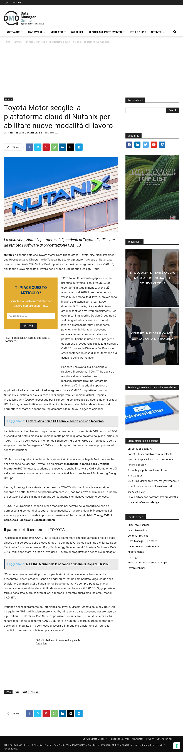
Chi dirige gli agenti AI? (140, 448)
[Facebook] (29, 147)
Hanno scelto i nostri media (143, 546)
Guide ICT (77, 32)
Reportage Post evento (105, 32)
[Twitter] (37, 147)
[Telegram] (79, 147)
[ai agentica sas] (152, 278)
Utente (156, 32)
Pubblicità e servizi (138, 525)
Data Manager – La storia (142, 541)
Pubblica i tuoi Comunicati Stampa (147, 562)
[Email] (70, 147)
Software (13, 32)
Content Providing (138, 535)
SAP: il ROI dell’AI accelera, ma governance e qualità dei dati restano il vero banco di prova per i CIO (153, 486)
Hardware (35, 32)
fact (17, 691)
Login (6, 2)
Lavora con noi (136, 568)
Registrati (17, 2)
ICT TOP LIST (138, 32)
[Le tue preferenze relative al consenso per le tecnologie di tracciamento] (176, 745)
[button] (174, 32)
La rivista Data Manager (95, 738)
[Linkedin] (62, 147)
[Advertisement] (91, 71)
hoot (25, 691)
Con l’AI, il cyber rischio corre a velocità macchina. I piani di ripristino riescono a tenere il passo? (150, 459)
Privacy (150, 738)
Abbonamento (136, 551)
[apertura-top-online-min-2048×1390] (152, 187)
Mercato (57, 32)
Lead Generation (137, 530)
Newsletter (137, 738)
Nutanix (34, 691)
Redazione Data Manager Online (24, 132)
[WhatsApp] (54, 147)
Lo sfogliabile (135, 557)
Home (7, 41)
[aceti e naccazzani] (152, 336)
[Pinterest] (46, 147)
